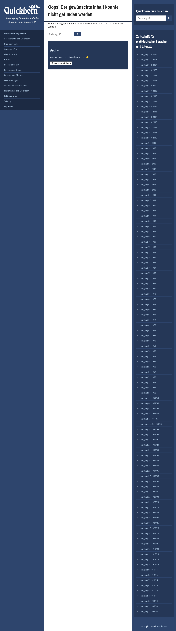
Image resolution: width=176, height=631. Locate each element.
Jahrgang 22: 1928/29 (149, 502)
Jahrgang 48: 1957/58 (149, 403)
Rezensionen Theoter (13, 75)
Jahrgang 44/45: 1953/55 (151, 424)
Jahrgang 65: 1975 (148, 314)
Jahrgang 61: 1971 (148, 335)
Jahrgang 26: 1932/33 (149, 481)
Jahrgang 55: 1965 (148, 366)
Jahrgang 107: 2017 (148, 101)
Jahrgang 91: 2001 (148, 184)
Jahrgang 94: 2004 (148, 169)
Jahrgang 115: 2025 (148, 59)
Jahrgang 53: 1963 (148, 377)
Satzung (7, 101)
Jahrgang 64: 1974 (148, 320)
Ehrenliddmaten (11, 54)
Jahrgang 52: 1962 (148, 382)
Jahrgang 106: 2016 (148, 106)
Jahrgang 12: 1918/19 (149, 554)
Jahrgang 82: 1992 (148, 226)
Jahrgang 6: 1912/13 (149, 585)
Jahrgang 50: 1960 (148, 392)
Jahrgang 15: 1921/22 (149, 538)
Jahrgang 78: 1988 (148, 247)
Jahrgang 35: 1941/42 (149, 434)
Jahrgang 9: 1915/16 (149, 569)
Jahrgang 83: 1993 (148, 221)
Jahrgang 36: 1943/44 (149, 429)
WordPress (162, 626)
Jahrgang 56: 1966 (148, 361)
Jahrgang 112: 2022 (148, 75)
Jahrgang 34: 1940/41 (149, 439)
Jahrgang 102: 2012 (148, 127)
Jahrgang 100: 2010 (148, 137)
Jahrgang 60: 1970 (148, 340)
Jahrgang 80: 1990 (148, 236)
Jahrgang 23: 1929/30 (149, 497)
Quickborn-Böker (11, 44)
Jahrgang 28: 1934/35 (149, 471)
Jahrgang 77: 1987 (148, 252)
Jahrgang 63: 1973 (148, 325)
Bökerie (7, 59)
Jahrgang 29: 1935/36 (149, 465)
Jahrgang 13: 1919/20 (149, 549)
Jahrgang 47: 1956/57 (149, 408)
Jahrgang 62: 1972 (148, 330)
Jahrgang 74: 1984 (148, 268)
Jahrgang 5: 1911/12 (149, 590)
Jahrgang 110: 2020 (148, 85)
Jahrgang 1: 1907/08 (149, 611)
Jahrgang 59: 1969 (148, 346)
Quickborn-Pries (11, 49)
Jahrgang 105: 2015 (148, 111)
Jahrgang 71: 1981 (148, 283)
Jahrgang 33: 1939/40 (149, 444)
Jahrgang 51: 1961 (148, 387)
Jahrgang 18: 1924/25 (149, 523)
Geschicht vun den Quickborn (17, 38)
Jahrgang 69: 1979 (148, 294)
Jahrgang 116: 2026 (148, 54)
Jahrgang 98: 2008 (148, 148)
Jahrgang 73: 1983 (148, 273)
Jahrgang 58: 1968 (148, 351)
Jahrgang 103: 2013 (148, 122)
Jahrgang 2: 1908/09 (149, 606)
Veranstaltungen (11, 80)
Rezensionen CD (11, 64)
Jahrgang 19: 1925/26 (149, 517)
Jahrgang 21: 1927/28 (149, 507)
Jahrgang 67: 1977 (148, 304)
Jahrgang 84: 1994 (148, 215)
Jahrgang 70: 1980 (148, 288)
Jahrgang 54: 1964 (148, 372)
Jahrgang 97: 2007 (148, 153)
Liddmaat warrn (11, 96)
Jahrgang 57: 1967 (148, 356)
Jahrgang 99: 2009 (148, 143)
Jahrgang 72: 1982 (148, 278)
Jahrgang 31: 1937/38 (149, 455)
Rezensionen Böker (12, 70)
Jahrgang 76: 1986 (148, 257)
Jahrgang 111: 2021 (148, 80)
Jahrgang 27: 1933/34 (149, 476)
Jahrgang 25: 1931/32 (149, 486)
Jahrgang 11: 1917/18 (149, 559)
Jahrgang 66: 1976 (148, 309)
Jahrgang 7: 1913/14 (149, 580)
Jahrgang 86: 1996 (148, 205)
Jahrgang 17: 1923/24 (149, 528)
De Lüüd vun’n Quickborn (15, 33)
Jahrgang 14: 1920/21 (149, 543)
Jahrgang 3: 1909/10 (149, 601)
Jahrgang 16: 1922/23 (149, 533)
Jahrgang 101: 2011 (148, 132)
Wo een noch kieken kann (15, 85)
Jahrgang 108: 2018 (148, 96)
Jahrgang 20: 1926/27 (149, 512)
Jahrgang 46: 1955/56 (149, 413)
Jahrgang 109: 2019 (148, 91)
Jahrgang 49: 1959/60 (149, 398)
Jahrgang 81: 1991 (148, 231)
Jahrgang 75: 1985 (148, 262)
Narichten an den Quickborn (16, 90)
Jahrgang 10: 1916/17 (149, 564)
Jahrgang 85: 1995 (148, 210)
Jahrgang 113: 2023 (148, 70)
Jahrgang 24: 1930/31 (149, 491)
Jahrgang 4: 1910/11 (149, 595)
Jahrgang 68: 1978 (148, 299)
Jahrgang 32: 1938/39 (149, 450)
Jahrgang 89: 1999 (148, 195)
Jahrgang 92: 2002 (148, 179)
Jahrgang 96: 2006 (148, 158)
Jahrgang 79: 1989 (148, 242)
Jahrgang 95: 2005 (148, 163)
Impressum (9, 106)
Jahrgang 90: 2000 (148, 189)
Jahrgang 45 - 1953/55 (150, 418)
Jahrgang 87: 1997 (148, 200)
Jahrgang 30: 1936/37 (149, 460)
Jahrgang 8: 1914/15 (149, 575)
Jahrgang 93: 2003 (148, 174)
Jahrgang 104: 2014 (148, 117)
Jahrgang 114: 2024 (148, 65)
